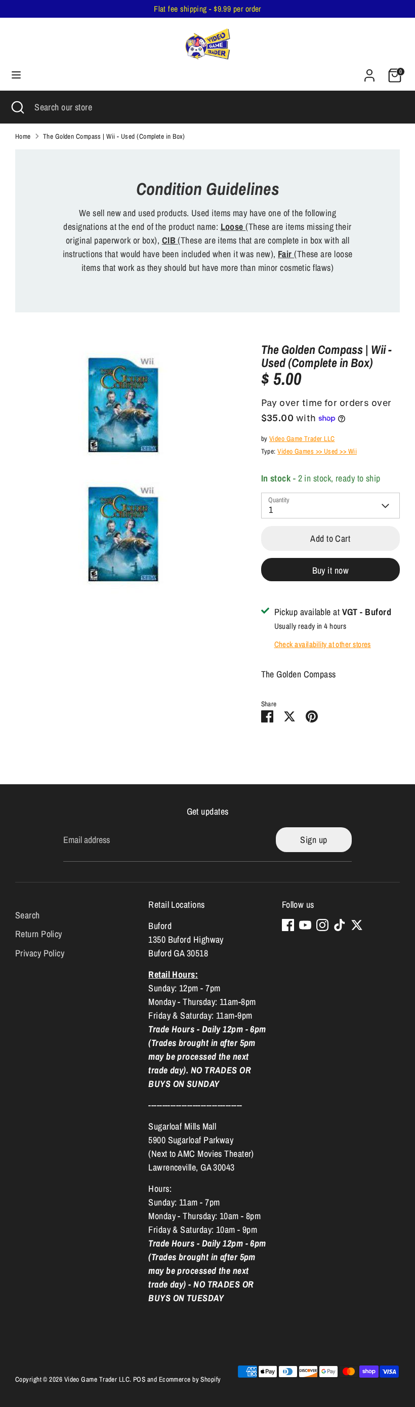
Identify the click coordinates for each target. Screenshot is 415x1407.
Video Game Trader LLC (302, 438)
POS (139, 1379)
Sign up (313, 839)
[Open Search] (17, 107)
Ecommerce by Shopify (190, 1379)
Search (27, 915)
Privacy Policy (39, 953)
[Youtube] (305, 925)
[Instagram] (322, 925)
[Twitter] (357, 925)
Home (23, 136)
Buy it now (330, 570)
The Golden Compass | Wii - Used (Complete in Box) (114, 136)
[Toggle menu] (16, 75)
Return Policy (38, 934)
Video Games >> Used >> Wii (317, 451)
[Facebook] (288, 925)
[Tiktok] (340, 925)
